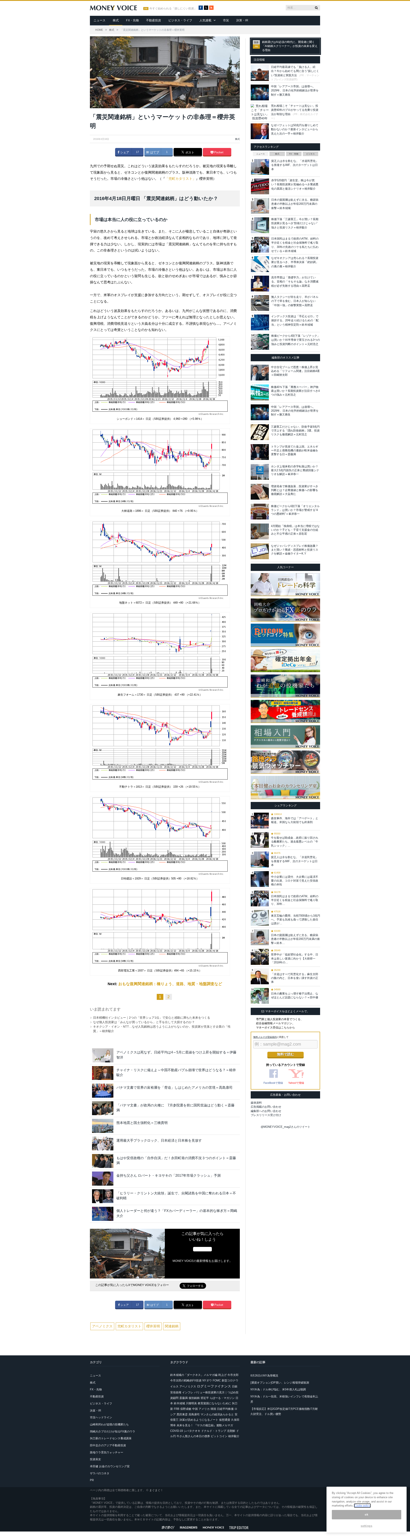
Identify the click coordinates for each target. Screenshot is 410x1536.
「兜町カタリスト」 (180, 178)
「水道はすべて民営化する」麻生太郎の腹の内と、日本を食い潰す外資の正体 (294, 978)
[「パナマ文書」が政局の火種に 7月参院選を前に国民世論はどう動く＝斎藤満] (102, 1108)
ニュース (99, 20)
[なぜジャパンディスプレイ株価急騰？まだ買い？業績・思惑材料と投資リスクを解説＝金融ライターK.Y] (260, 551)
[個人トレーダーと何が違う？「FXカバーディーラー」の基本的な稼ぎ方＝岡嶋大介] (102, 1214)
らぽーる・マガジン (222, 1398)
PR (92, 1480)
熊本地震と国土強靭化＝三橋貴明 (142, 1123)
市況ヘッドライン (101, 1417)
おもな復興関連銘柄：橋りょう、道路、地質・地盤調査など (170, 984)
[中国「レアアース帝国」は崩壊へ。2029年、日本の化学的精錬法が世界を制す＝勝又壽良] (260, 412)
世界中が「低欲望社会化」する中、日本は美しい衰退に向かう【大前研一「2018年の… (294, 958)
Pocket (218, 152)
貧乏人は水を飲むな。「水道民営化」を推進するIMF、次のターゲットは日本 (294, 165)
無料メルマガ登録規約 (265, 1037)
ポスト (189, 152)
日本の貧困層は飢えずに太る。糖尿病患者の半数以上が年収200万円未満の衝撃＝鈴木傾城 (294, 204)
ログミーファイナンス (214, 1386)
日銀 (234, 1386)
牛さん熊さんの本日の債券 (193, 1436)
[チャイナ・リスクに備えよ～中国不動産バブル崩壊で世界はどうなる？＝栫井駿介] (102, 1073)
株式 (116, 20)
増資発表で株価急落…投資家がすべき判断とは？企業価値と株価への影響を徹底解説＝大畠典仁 (294, 490)
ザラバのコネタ (99, 1473)
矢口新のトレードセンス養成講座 (111, 1438)
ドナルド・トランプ (213, 1430)
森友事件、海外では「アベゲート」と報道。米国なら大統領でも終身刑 (294, 820)
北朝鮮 (231, 1430)
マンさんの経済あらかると (217, 1414)
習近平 (205, 1398)
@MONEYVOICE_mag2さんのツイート (285, 1126)
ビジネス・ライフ (180, 20)
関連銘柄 (172, 1326)
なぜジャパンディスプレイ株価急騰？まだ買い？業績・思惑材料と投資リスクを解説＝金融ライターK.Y (294, 549)
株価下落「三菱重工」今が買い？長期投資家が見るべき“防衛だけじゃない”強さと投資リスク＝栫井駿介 (294, 223)
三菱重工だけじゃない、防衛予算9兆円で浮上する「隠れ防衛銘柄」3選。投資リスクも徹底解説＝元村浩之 (295, 430)
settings (366, 1525)
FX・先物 (132, 20)
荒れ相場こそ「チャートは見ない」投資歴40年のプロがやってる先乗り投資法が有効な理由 (294, 110)
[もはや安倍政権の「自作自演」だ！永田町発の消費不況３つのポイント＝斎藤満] (102, 1161)
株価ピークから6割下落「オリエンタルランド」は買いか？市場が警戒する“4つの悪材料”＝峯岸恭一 (295, 510)
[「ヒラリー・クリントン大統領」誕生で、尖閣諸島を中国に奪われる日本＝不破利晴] (102, 1196)
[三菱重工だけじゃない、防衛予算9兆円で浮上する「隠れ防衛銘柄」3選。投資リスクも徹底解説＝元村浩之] (260, 432)
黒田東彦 (182, 1414)
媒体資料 (256, 1102)
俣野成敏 (185, 1408)
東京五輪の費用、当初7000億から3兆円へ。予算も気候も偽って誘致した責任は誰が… (295, 919)
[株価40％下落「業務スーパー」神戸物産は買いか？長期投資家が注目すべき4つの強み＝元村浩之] (260, 392)
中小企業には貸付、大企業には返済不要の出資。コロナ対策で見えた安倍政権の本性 (294, 880)
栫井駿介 (233, 1436)
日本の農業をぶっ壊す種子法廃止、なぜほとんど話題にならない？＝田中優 (294, 995)
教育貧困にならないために (214, 1403)
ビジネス (310, 154)
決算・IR (242, 20)
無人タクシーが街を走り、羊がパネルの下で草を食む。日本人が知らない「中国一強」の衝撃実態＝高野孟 (294, 301)
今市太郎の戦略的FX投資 (186, 1380)
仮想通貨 (224, 1419)
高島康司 (194, 1414)
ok (366, 1514)
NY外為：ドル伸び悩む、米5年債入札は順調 (278, 1389)
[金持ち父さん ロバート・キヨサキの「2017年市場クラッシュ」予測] (102, 1178)
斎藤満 (183, 1398)
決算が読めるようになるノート (198, 1419)
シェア (124, 152)
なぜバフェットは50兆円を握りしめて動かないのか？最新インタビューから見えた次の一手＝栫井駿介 (294, 129)
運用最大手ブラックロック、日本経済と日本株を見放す (159, 1140)
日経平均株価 (225, 1408)
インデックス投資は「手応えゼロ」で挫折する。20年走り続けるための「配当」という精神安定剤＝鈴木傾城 (295, 320)
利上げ (222, 1375)
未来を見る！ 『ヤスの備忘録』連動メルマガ (205, 1425)
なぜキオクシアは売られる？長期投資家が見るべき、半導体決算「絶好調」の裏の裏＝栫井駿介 (294, 262)
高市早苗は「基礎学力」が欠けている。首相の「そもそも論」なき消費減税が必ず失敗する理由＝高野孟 (294, 281)
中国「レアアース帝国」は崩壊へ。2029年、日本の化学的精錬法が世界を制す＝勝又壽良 (295, 90)
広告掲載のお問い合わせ (266, 1106)
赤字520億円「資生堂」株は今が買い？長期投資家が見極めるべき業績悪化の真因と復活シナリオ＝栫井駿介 (294, 184)
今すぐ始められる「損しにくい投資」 (173, 8)
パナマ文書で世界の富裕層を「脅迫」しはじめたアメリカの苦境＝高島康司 (174, 1087)
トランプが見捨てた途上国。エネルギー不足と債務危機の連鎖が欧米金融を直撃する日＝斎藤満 (294, 450)
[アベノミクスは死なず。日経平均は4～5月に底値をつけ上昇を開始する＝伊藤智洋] (102, 1055)
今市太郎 (233, 1375)
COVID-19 (176, 1430)
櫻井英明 (153, 1326)
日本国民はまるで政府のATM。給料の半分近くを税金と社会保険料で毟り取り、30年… (294, 900)
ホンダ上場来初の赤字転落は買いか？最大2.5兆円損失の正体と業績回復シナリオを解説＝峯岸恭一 (295, 470)
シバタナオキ (192, 1430)
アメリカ (204, 1408)
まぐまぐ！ (156, 1490)
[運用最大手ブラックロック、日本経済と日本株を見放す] (102, 1143)
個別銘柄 (194, 1398)
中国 (195, 1408)
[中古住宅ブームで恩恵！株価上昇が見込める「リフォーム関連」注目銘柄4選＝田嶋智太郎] (260, 372)
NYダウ (207, 1380)
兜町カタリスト (129, 1326)
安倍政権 (175, 1392)
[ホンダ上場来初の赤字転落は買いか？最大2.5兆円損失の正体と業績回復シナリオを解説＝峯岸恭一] (260, 472)
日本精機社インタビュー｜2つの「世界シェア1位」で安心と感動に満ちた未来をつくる (151, 1017)
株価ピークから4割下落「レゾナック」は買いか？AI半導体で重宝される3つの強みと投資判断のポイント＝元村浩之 (295, 340)
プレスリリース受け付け (266, 1115)
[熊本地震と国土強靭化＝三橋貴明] (102, 1126)
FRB (176, 1408)
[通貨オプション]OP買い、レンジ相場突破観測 (279, 1382)
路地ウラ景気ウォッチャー (106, 1452)
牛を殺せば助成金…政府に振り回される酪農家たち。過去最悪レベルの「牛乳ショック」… (294, 841)
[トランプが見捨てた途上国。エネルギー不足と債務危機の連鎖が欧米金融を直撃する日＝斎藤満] (260, 452)
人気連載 (205, 20)
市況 (226, 20)
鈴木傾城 (179, 1403)
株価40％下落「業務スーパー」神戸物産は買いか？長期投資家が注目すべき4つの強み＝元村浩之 (295, 390)
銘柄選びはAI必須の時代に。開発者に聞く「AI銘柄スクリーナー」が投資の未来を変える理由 (290, 46)
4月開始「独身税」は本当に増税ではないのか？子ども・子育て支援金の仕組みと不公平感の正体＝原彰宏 (295, 529)
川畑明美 (191, 1403)
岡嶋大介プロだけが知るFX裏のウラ (112, 1431)
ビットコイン (219, 1436)
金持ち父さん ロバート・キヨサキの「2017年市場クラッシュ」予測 (168, 1175)
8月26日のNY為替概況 (264, 1375)
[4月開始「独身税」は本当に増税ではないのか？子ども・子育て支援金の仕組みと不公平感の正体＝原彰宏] (260, 531)
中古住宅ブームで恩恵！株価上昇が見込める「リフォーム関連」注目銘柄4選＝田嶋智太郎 (295, 371)
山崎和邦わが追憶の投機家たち (109, 1424)
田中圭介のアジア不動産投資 (108, 1445)
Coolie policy (362, 1505)
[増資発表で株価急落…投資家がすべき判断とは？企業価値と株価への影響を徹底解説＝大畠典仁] (260, 492)
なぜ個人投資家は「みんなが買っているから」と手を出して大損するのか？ (144, 1022)
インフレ (187, 1392)
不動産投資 (153, 20)
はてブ (154, 152)
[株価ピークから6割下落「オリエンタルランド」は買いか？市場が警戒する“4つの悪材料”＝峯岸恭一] (260, 511)
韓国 (213, 1408)
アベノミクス (102, 1326)
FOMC (217, 1380)
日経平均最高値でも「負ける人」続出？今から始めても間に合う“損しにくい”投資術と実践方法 (295, 71)
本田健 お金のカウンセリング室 (110, 1466)
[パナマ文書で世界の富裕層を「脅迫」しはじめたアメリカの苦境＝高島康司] (102, 1090)
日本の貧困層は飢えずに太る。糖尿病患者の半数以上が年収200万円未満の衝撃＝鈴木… (295, 938)
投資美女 (95, 1459)
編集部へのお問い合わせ (266, 1111)
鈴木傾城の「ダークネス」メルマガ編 (193, 1375)
